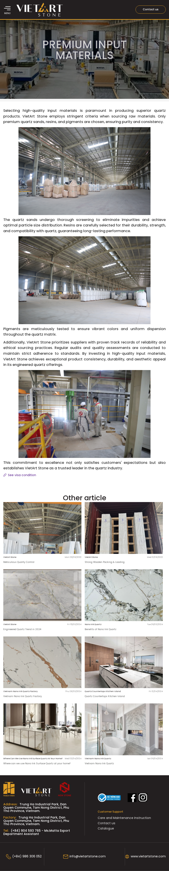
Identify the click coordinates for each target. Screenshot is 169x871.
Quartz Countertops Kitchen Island (105, 696)
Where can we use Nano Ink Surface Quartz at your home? (36, 764)
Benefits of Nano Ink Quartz (100, 629)
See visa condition (21, 475)
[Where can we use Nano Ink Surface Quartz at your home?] (42, 729)
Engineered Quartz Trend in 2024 (22, 629)
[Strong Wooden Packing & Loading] (124, 528)
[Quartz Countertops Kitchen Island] (124, 662)
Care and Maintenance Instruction (124, 818)
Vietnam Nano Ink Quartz (99, 764)
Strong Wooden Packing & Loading (105, 562)
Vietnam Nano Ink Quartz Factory (22, 696)
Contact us (150, 9)
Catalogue (106, 828)
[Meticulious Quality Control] (42, 528)
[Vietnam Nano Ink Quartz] (124, 729)
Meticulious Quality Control (18, 562)
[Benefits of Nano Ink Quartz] (124, 595)
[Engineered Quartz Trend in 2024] (42, 595)
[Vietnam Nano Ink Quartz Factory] (42, 662)
